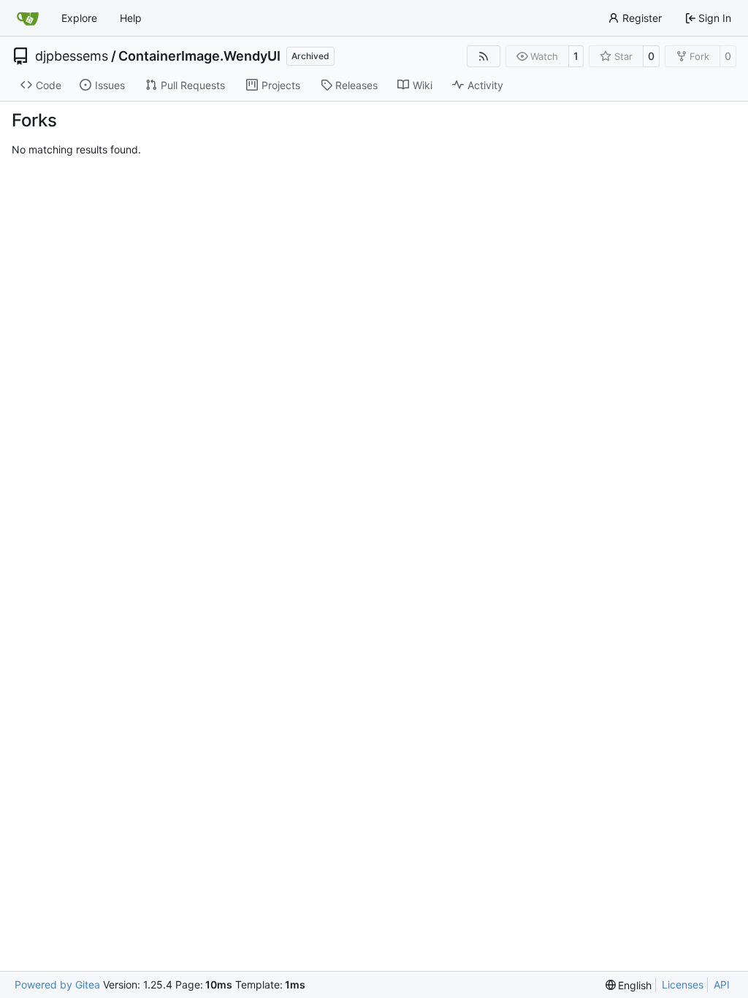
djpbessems (71, 56)
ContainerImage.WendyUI (199, 56)
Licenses (682, 984)
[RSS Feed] (483, 56)
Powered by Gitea (57, 984)
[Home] (27, 18)
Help (131, 18)
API (722, 984)
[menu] (629, 985)
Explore (79, 18)
